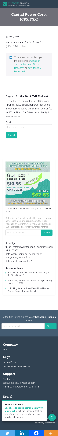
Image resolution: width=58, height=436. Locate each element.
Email (8, 122)
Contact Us (9, 379)
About (6, 349)
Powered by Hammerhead (45, 423)
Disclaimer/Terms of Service (16, 366)
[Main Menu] (52, 4)
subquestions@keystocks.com (19, 382)
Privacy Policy (9, 362)
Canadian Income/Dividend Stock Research (27, 64)
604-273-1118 (31, 386)
